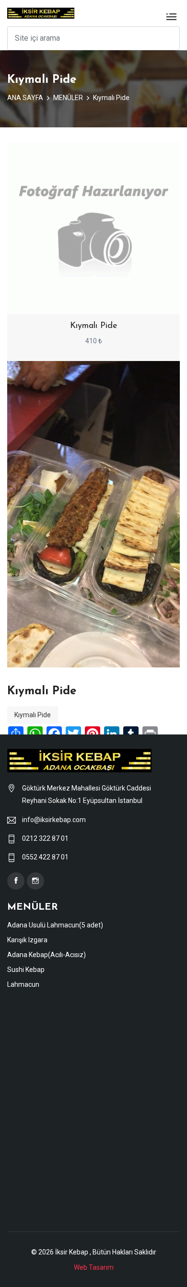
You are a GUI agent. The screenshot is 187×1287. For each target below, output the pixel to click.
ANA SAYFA (25, 98)
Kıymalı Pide (111, 98)
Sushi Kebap (26, 969)
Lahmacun (23, 984)
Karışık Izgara (27, 940)
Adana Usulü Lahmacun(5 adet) (55, 925)
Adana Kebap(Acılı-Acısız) (46, 955)
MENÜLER (68, 98)
